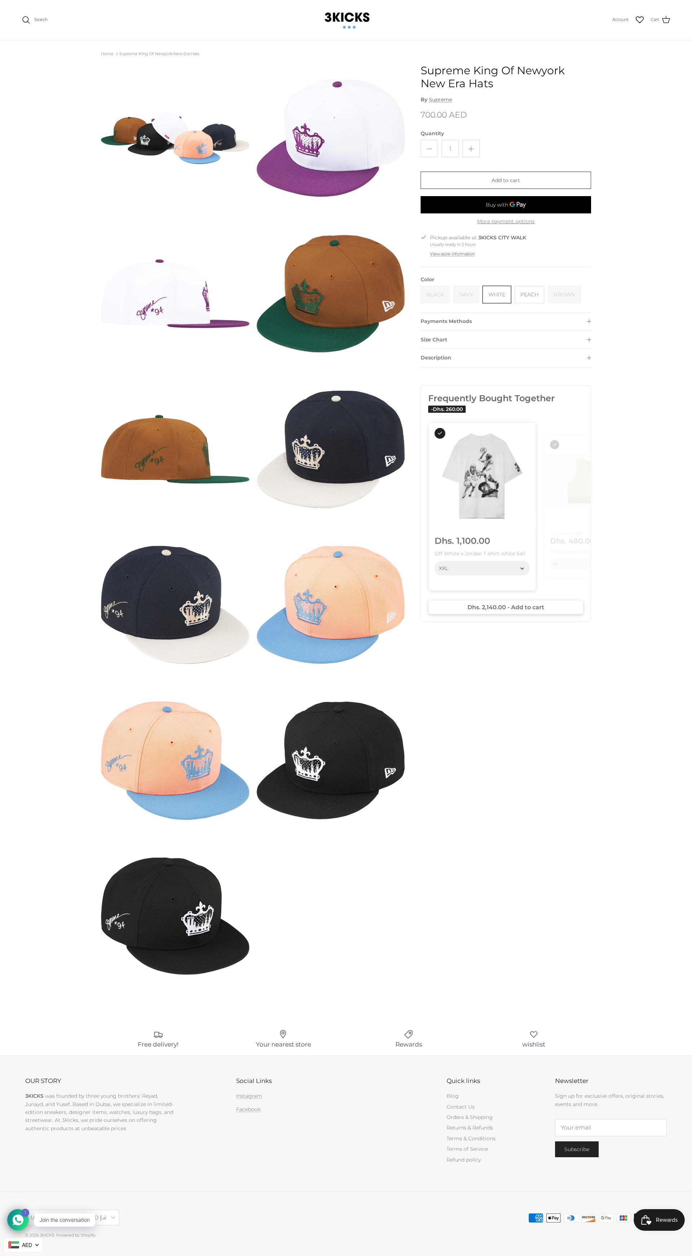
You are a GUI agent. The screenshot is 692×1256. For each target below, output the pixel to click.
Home (107, 53)
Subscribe (576, 1149)
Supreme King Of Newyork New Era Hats (159, 53)
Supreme (440, 99)
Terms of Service (467, 1149)
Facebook (248, 1109)
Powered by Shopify (76, 1235)
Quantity (432, 133)
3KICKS (47, 1235)
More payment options (505, 221)
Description (436, 357)
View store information (452, 253)
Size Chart (434, 339)
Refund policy (464, 1160)
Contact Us (461, 1107)
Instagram (249, 1096)
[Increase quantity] (471, 148)
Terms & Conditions (471, 1138)
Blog (453, 1096)
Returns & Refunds (470, 1127)
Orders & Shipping (470, 1117)
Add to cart (506, 180)
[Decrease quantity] (429, 148)
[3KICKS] (346, 20)
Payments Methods (446, 321)
